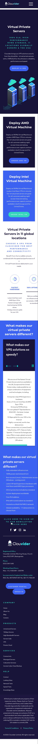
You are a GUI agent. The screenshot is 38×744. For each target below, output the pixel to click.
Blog (4, 614)
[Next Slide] (15, 366)
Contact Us (19, 591)
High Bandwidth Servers (11, 635)
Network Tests (8, 683)
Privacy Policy (28, 728)
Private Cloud (7, 645)
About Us (6, 611)
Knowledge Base (8, 690)
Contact (6, 677)
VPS (4, 642)
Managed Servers (9, 659)
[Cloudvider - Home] (12, 5)
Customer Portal (17, 586)
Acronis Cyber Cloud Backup (12, 666)
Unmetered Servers (9, 629)
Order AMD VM (19, 160)
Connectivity (7, 656)
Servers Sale (7, 639)
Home (5, 608)
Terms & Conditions (12, 728)
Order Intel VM (19, 214)
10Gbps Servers (8, 632)
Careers (6, 618)
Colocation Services (9, 663)
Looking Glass (7, 680)
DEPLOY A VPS (19, 68)
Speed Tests (7, 687)
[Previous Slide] (8, 366)
